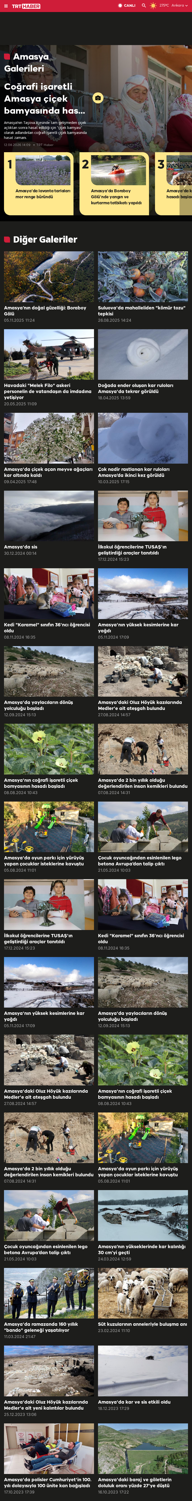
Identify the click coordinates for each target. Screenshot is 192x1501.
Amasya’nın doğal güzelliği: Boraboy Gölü (45, 311)
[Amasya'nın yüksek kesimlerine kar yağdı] (143, 593)
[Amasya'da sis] (49, 516)
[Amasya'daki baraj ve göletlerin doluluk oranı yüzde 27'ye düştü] (143, 1448)
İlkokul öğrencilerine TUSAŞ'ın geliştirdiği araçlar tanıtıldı (132, 550)
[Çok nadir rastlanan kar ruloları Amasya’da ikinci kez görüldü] (143, 438)
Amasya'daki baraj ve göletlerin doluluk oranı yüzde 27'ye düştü (135, 1482)
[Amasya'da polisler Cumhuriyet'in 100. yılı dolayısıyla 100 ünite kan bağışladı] (49, 1448)
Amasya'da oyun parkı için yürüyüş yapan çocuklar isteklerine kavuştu (44, 861)
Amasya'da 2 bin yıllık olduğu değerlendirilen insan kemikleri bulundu (143, 783)
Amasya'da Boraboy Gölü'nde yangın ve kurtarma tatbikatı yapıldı (116, 197)
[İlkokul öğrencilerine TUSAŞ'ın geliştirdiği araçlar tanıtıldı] (143, 516)
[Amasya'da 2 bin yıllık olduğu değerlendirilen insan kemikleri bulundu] (143, 749)
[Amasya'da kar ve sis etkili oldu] (143, 1371)
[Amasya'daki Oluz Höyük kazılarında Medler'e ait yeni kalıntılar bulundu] (49, 1371)
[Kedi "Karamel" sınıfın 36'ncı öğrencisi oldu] (49, 593)
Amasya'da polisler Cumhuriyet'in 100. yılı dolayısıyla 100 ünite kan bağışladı (48, 1482)
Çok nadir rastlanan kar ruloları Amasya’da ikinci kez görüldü (134, 472)
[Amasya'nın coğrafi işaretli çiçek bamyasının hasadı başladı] (49, 749)
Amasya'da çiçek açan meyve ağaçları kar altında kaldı (48, 472)
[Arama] (144, 6)
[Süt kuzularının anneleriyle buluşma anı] (143, 1293)
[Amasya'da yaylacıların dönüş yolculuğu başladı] (49, 671)
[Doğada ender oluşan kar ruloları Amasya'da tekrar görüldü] (143, 354)
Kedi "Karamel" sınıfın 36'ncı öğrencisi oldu (47, 628)
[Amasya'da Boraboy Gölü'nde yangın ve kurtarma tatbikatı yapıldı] (118, 170)
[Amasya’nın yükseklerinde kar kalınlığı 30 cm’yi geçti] (143, 1215)
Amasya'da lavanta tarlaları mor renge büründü (43, 194)
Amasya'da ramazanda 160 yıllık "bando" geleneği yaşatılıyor (41, 1327)
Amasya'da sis (20, 547)
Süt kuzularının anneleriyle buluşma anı (142, 1324)
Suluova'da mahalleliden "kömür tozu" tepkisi (142, 311)
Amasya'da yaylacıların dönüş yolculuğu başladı (38, 705)
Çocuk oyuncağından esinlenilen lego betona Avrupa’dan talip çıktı (140, 861)
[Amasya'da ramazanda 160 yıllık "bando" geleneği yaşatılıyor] (49, 1293)
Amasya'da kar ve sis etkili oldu (134, 1402)
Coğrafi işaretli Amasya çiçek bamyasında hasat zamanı (46, 99)
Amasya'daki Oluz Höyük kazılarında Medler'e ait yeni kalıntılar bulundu (46, 1405)
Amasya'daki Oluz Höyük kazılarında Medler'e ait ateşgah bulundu (140, 705)
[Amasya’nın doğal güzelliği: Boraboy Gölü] (49, 276)
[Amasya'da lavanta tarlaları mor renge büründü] (43, 170)
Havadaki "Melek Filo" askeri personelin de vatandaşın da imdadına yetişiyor (48, 391)
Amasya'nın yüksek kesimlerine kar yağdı (138, 628)
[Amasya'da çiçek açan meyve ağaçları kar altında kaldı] (49, 438)
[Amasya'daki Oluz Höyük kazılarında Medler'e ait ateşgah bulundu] (143, 671)
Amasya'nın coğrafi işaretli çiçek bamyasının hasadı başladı (41, 783)
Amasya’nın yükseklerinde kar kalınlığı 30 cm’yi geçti (142, 1249)
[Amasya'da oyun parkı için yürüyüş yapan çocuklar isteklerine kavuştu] (49, 827)
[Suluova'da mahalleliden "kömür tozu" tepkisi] (143, 276)
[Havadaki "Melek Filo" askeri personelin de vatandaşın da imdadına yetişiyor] (49, 354)
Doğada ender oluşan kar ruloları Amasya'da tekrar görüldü (135, 388)
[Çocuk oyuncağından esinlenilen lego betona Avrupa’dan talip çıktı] (143, 827)
